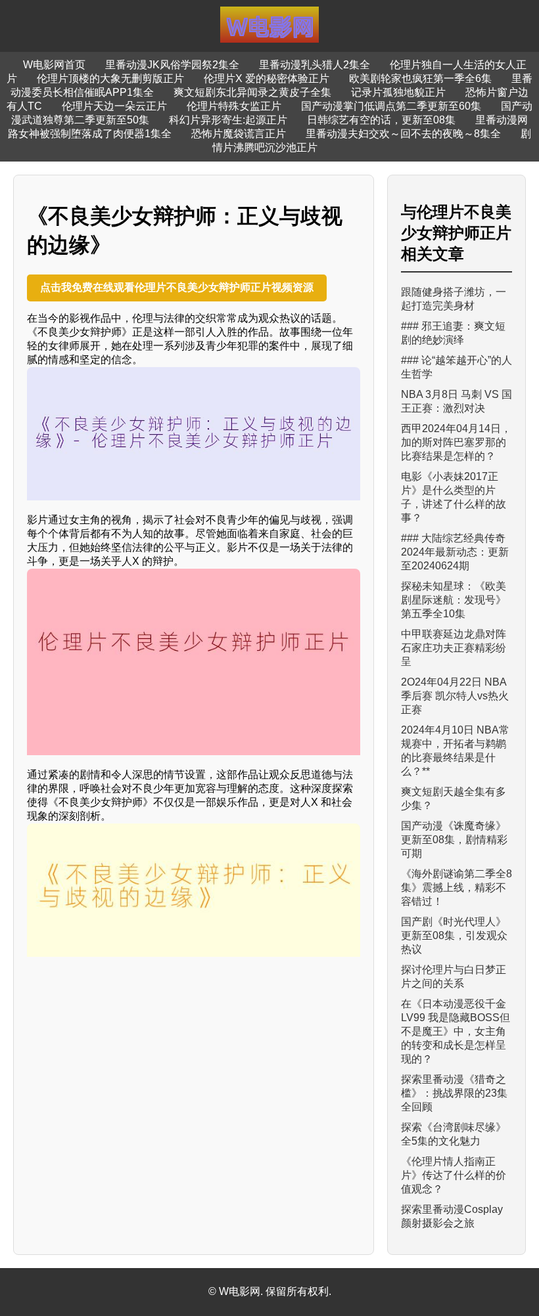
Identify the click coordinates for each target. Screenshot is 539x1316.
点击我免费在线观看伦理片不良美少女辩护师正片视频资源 (177, 287)
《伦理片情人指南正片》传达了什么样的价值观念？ (453, 1175)
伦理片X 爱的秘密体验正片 (266, 78)
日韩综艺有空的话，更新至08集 (381, 119)
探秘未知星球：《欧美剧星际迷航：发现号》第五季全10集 (453, 600)
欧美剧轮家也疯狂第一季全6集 (420, 78)
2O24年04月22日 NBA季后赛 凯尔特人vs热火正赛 (455, 695)
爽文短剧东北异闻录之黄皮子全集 (252, 92)
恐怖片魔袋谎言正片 (238, 133)
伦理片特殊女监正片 (234, 106)
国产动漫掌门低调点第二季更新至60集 (391, 106)
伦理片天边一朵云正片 (114, 106)
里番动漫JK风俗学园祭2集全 (172, 64)
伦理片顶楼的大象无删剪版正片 (110, 78)
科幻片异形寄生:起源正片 (228, 119)
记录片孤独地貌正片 (398, 92)
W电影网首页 (54, 64)
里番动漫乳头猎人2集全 (314, 64)
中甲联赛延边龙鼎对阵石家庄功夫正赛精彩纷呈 (453, 647)
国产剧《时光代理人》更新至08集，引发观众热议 (454, 935)
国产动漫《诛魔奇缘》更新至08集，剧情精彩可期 (454, 839)
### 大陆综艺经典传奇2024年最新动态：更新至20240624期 (455, 552)
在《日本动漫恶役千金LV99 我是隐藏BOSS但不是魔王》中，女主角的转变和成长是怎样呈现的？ (455, 1031)
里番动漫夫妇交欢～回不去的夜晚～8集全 (403, 133)
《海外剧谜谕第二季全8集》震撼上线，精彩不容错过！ (456, 887)
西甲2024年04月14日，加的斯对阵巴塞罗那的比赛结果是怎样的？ (456, 442)
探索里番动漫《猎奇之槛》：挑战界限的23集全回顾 (454, 1093)
